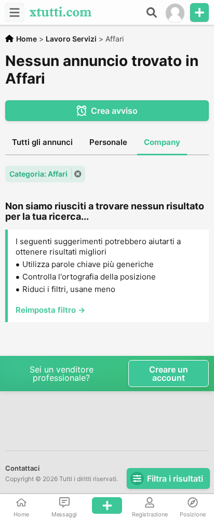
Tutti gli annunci (42, 142)
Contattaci (22, 468)
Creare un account (168, 373)
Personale (108, 142)
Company (162, 142)
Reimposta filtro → (50, 310)
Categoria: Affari (38, 173)
